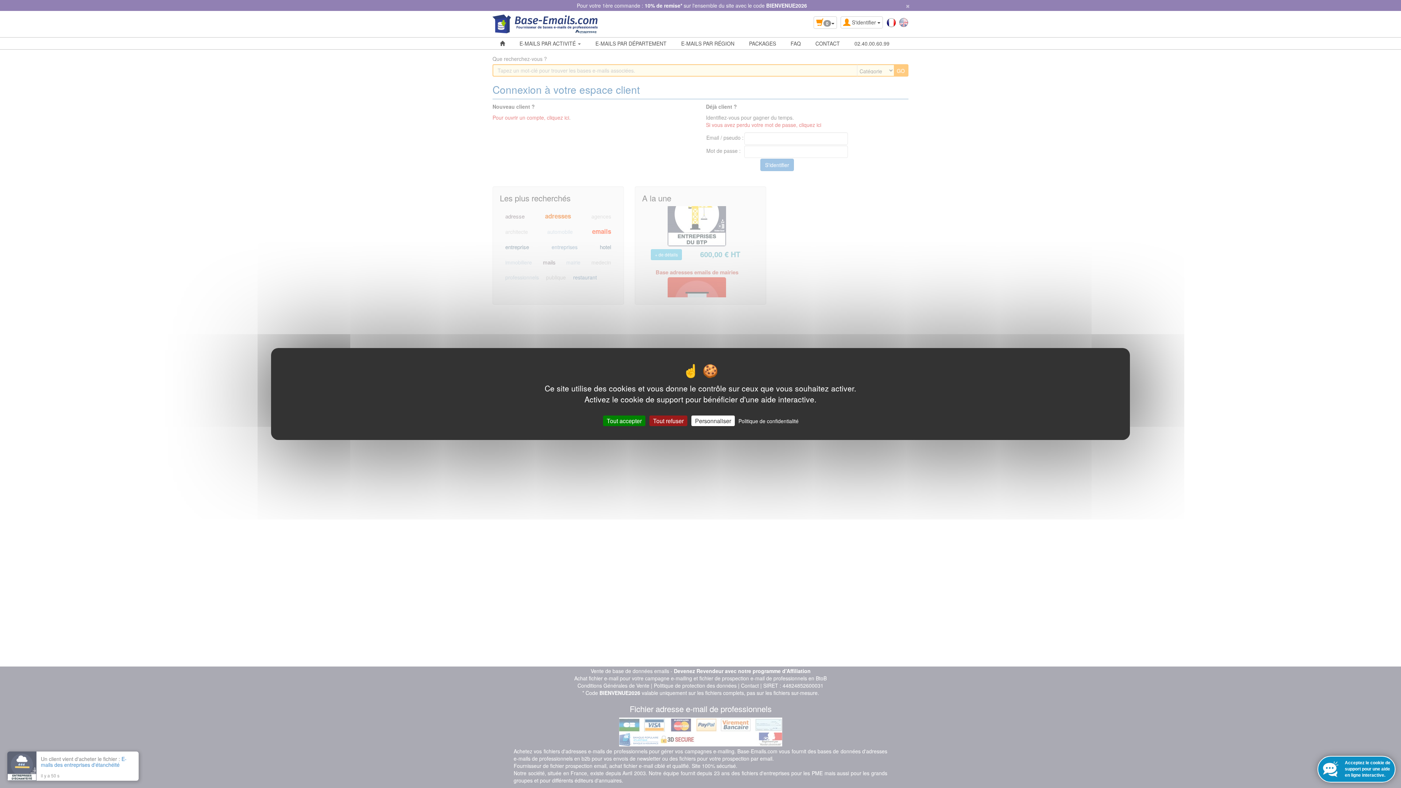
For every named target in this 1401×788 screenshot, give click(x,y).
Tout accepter (624, 421)
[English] (903, 22)
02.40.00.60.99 (871, 43)
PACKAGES (762, 43)
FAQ (796, 43)
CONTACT (827, 43)
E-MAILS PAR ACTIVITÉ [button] (548, 43)
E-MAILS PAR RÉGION (707, 43)
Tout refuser (668, 421)
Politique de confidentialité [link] (768, 421)
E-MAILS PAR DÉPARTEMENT (631, 43)
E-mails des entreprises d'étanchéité (84, 761)
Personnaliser (713, 421)
